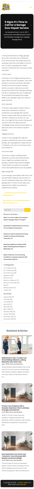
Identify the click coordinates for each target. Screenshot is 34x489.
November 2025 (9, 319)
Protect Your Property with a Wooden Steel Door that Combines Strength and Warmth (15, 408)
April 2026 (7, 307)
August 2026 (7, 297)
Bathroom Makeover (10, 280)
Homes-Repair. (23, 483)
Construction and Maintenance (14, 35)
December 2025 (9, 316)
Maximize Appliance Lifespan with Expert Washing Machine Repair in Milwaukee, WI (15, 246)
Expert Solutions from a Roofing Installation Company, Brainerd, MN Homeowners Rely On (15, 257)
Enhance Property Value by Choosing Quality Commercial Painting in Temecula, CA (16, 236)
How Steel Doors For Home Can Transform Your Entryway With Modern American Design (14, 456)
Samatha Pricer (13, 32)
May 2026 (7, 304)
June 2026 (7, 302)
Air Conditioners (9, 268)
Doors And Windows (16, 364)
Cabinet (6, 290)
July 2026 (6, 299)
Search (27, 210)
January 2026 (8, 314)
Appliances (7, 275)
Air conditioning (9, 270)
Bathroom (7, 278)
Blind (5, 285)
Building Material (9, 288)
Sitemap (23, 484)
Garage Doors (17, 40)
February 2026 (8, 312)
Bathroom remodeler (10, 283)
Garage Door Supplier (22, 37)
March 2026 (7, 309)
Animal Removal (9, 273)
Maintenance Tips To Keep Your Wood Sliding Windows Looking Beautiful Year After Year (14, 360)
